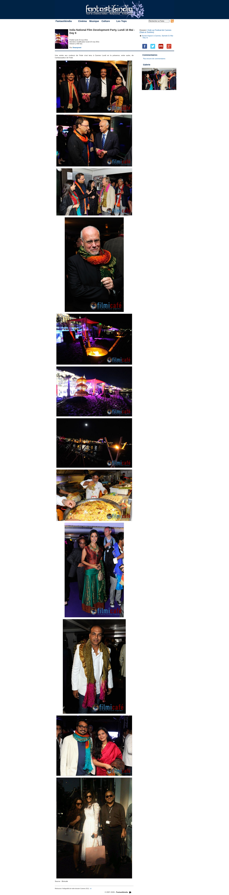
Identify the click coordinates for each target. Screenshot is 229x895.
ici (90, 888)
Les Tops (121, 21)
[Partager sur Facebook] (144, 46)
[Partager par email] (160, 46)
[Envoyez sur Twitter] (152, 46)
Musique (94, 21)
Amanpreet (77, 47)
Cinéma (82, 21)
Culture (105, 21)
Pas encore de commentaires (154, 59)
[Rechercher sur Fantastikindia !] (172, 21)
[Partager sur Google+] (169, 46)
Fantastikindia (64, 21)
